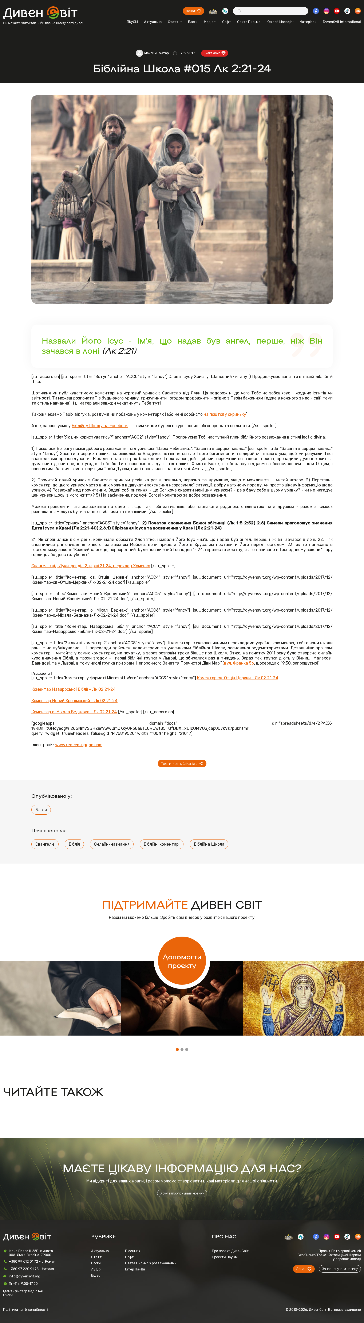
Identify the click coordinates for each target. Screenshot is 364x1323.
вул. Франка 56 (239, 663)
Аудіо (95, 1269)
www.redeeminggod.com (78, 744)
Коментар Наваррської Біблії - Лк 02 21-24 (73, 689)
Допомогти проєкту (182, 960)
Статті (173, 22)
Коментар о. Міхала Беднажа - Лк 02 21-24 (74, 711)
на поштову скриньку (225, 414)
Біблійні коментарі (161, 844)
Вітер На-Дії (135, 1269)
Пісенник (132, 1251)
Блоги (193, 22)
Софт (226, 22)
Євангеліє (45, 844)
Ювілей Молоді (279, 22)
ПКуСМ (132, 22)
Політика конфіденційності (25, 1310)
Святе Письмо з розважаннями (151, 1263)
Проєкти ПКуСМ (225, 1257)
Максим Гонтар (156, 53)
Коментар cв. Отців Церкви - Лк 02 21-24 (237, 677)
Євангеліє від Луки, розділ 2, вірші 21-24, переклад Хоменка (90, 565)
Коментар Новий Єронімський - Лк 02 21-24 (74, 700)
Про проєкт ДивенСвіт (230, 1251)
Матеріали (308, 22)
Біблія (74, 844)
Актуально (153, 22)
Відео (95, 1275)
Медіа (208, 22)
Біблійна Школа (209, 844)
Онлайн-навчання (112, 844)
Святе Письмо (248, 22)
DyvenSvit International (342, 22)
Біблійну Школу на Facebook (100, 425)
